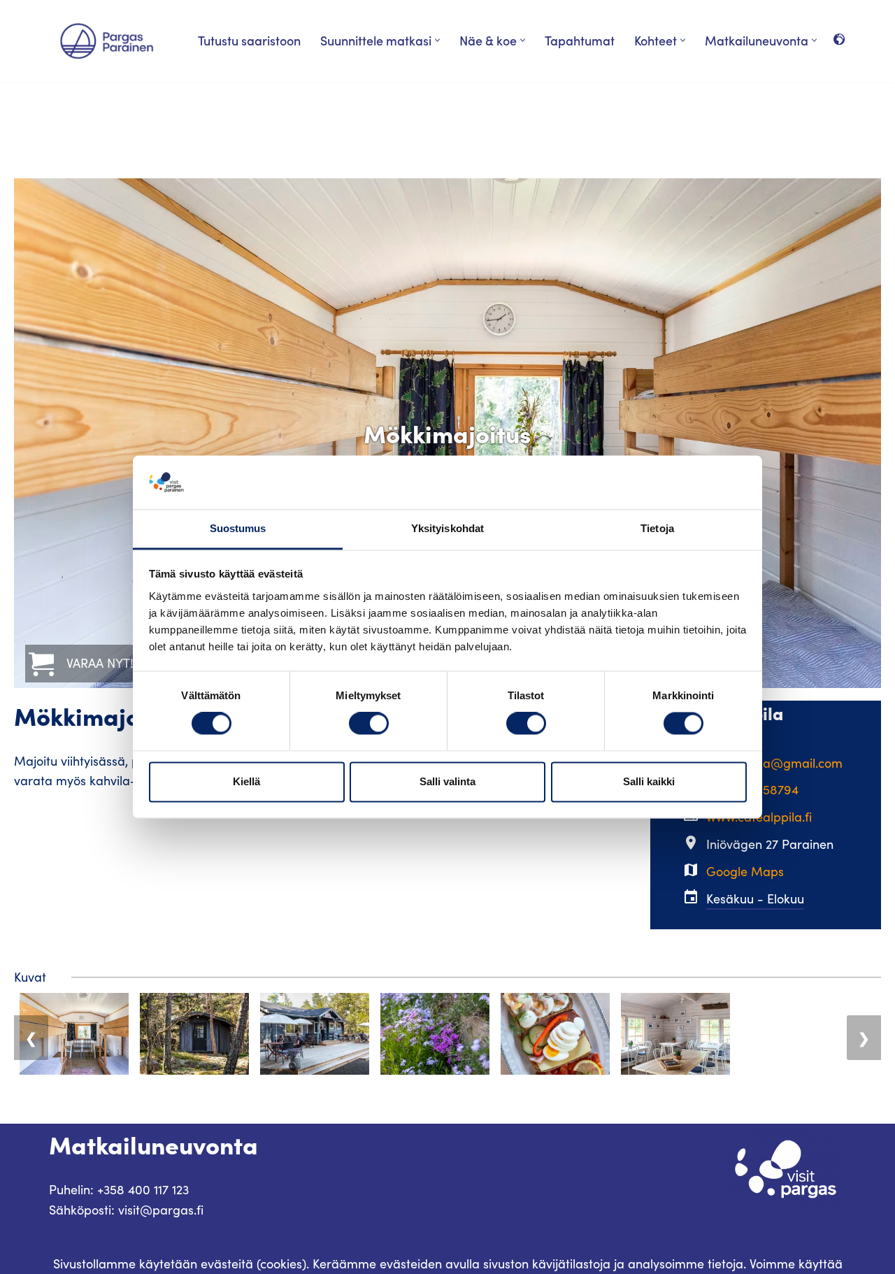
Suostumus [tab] (238, 528)
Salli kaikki (649, 781)
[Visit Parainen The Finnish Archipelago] (106, 41)
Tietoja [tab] (657, 528)
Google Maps (745, 871)
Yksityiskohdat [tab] (447, 528)
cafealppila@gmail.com (774, 762)
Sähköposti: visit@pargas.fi (126, 1209)
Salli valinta (447, 781)
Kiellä (246, 781)
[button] (437, 40)
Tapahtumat (580, 40)
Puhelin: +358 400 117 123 (119, 1189)
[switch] (369, 724)
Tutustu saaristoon (249, 40)
